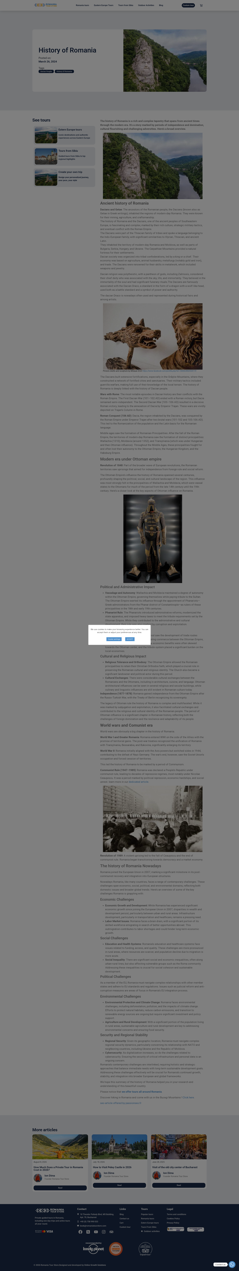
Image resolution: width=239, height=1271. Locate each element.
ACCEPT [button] (130, 639)
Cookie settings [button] (114, 639)
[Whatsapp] (232, 1264)
